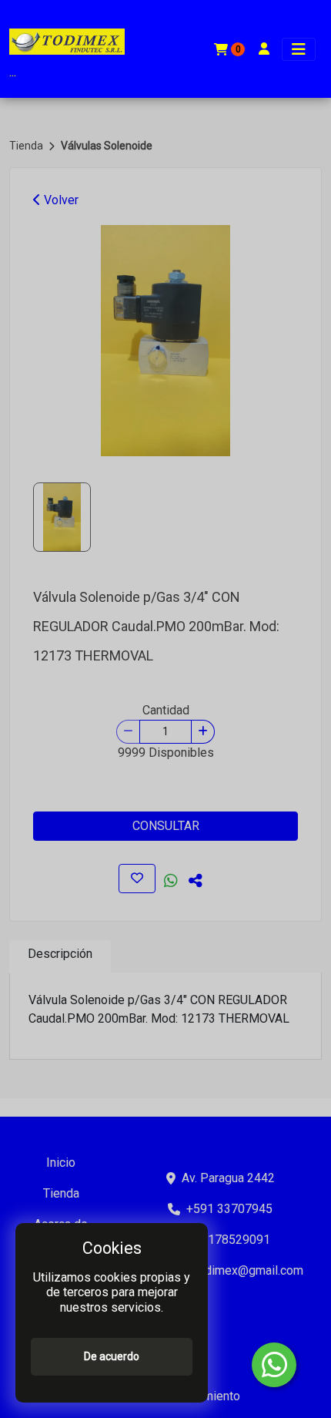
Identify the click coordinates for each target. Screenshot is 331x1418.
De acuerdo (111, 1356)
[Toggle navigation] (299, 49)
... (12, 72)
